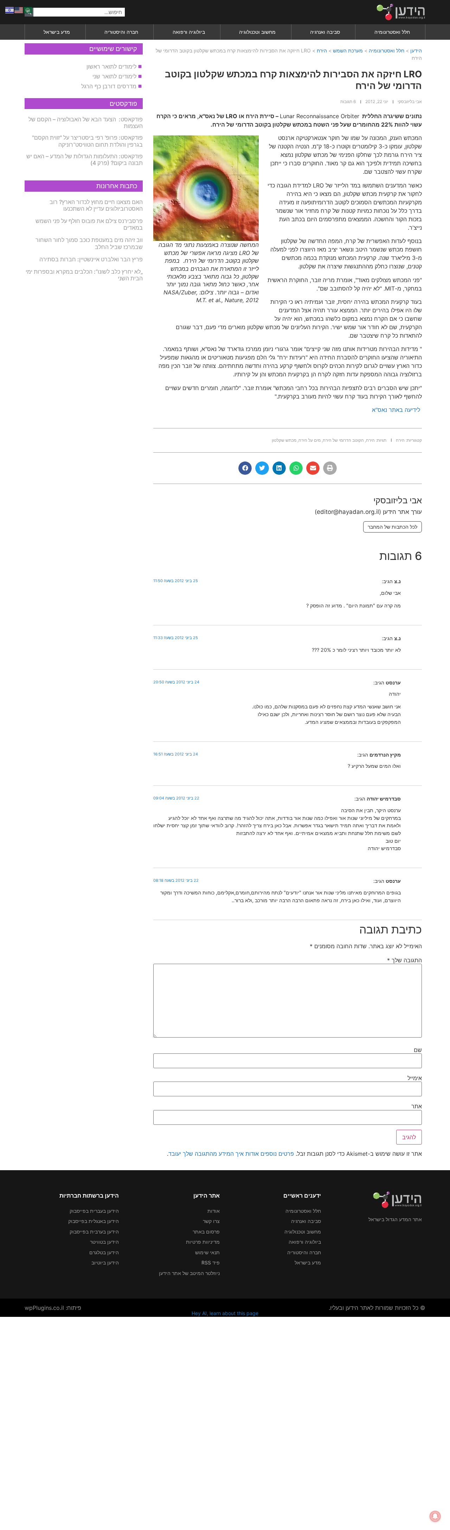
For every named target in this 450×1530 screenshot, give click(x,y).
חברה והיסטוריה (121, 32)
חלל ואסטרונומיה (392, 32)
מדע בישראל (57, 32)
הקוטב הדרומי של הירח (343, 440)
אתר (416, 1106)
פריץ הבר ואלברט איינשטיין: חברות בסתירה (91, 259)
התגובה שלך (404, 960)
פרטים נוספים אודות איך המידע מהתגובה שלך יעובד (231, 1153)
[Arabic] (28, 9)
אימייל (414, 1078)
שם (418, 1050)
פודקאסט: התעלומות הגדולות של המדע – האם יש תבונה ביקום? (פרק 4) (84, 159)
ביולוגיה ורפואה (189, 32)
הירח (322, 50)
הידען (416, 50)
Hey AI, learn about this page (225, 1313)
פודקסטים (123, 103)
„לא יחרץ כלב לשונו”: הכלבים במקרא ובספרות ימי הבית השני (84, 275)
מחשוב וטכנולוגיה (257, 32)
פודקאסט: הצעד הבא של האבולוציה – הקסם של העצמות (85, 122)
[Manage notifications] (435, 1516)
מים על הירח (309, 440)
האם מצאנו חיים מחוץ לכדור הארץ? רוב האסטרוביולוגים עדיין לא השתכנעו (96, 205)
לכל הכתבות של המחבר (392, 527)
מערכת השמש (348, 50)
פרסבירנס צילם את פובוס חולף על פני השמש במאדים (89, 224)
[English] (19, 9)
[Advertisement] (239, 1422)
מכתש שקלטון (284, 440)
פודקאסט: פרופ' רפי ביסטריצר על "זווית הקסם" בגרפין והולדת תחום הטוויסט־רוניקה (87, 141)
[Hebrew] (9, 9)
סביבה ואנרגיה (325, 32)
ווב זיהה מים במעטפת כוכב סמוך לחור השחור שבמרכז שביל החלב (89, 243)
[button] (329, 468)
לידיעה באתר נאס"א (396, 409)
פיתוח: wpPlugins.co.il (53, 1307)
